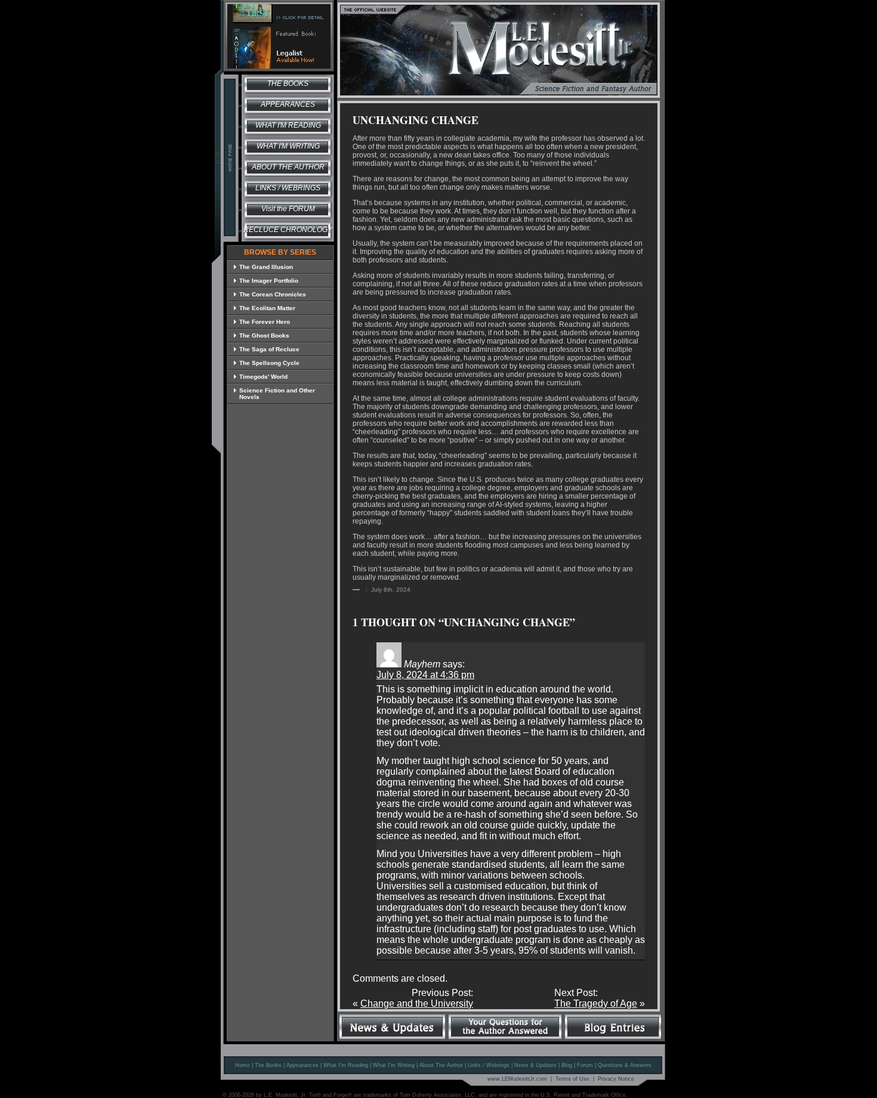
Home (242, 1065)
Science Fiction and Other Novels (277, 393)
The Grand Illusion (266, 267)
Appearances (288, 104)
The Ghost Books (264, 335)
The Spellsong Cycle (269, 363)
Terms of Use (572, 1079)
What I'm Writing (288, 146)
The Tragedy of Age (595, 1003)
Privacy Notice (616, 1079)
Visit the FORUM (288, 209)
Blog (566, 1065)
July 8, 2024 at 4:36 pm (425, 675)
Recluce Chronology (287, 229)
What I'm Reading (288, 125)
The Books (287, 83)
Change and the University (416, 1003)
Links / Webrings (287, 188)
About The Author (441, 1065)
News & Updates (535, 1065)
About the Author (288, 167)
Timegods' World (263, 376)
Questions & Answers (624, 1065)
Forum (585, 1065)
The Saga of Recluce (269, 349)
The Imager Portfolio (268, 280)
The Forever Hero (264, 321)
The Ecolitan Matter (267, 308)
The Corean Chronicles (272, 294)
